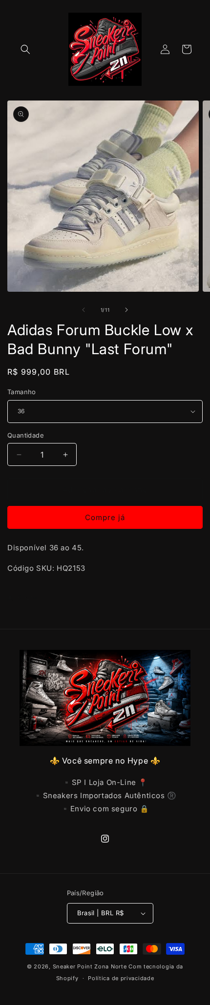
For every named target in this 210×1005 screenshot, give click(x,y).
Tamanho (21, 392)
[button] (25, 49)
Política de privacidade (121, 978)
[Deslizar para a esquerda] (83, 310)
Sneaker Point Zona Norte (90, 966)
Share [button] (27, 597)
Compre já (105, 517)
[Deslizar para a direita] (126, 310)
